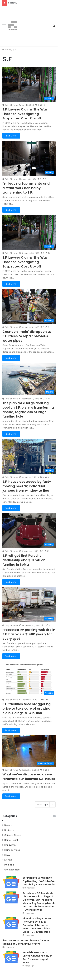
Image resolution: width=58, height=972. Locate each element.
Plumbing (9, 864)
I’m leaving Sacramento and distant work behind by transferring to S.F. (26, 188)
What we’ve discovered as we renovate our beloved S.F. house (28, 776)
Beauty (8, 825)
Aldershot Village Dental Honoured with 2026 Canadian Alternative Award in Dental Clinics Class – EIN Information (37, 925)
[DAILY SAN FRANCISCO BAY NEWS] (13, 25)
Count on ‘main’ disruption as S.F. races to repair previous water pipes (27, 336)
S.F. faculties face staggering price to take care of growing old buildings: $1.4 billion (26, 708)
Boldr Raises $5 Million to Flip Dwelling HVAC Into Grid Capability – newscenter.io (39, 881)
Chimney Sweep (12, 835)
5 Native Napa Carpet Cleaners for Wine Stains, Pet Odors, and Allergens (25, 942)
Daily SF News (11, 105)
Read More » (11, 135)
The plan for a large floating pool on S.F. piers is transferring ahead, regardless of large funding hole (28, 410)
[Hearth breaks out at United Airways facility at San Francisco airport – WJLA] (11, 957)
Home (7, 49)
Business (9, 830)
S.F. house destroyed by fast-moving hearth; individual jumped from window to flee (26, 486)
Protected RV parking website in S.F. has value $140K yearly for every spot (28, 634)
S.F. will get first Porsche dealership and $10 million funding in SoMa (23, 560)
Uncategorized (11, 869)
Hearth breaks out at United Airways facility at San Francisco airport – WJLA (37, 957)
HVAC (7, 855)
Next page (42, 804)
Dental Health (11, 840)
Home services (12, 850)
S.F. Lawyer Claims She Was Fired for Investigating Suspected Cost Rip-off (25, 114)
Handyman (10, 845)
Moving (8, 859)
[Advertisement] (34, 23)
